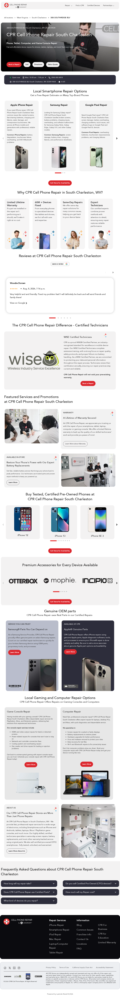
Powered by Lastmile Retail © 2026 (60, 994)
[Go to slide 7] (67, 540)
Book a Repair (14, 64)
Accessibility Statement (104, 967)
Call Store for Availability (60, 183)
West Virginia (22, 17)
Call (26, 64)
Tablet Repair (56, 952)
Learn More (13, 482)
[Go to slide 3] (64, 172)
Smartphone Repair (59, 929)
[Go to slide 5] (67, 317)
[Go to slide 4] (64, 317)
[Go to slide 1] (58, 172)
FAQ (79, 948)
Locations (82, 943)
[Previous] (3, 138)
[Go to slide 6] (70, 317)
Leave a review (58, 264)
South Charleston (39, 17)
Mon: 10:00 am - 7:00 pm (35, 77)
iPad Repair (55, 934)
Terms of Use (64, 967)
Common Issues (85, 929)
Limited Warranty (107, 942)
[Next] (117, 138)
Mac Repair (55, 939)
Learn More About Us (17, 851)
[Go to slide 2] (62, 172)
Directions (38, 64)
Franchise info (84, 934)
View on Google (18, 302)
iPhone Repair (56, 925)
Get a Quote (53, 64)
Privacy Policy (51, 967)
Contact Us (82, 939)
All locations (8, 18)
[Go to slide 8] (69, 540)
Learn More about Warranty (75, 444)
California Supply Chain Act (82, 967)
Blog (79, 925)
